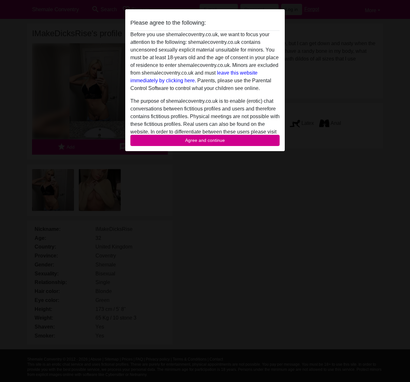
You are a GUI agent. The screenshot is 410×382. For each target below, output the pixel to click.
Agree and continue (205, 140)
